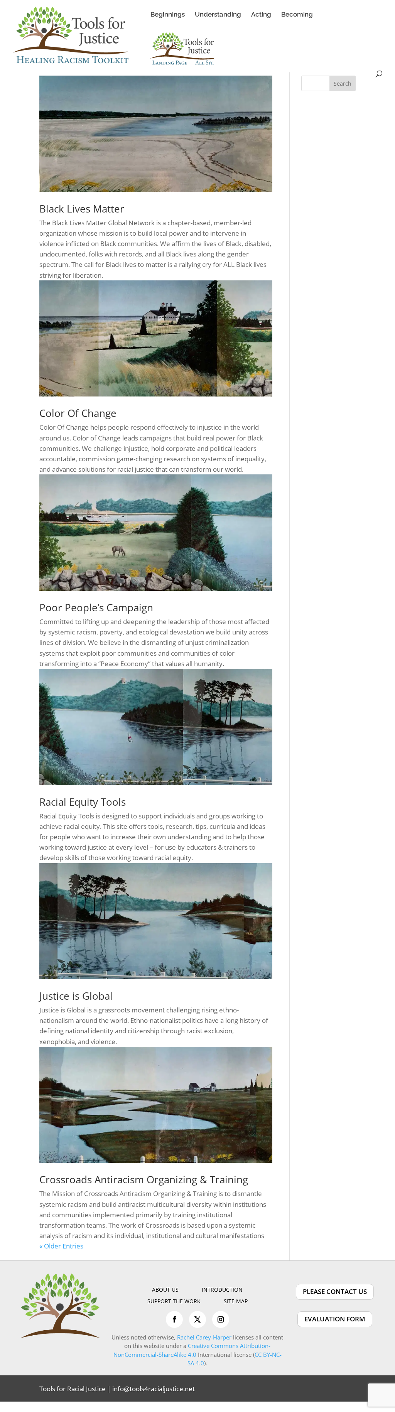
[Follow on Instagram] (220, 1319)
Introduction (222, 1290)
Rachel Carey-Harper (204, 1337)
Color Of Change (77, 413)
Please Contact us (335, 1291)
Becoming (297, 15)
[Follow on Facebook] (174, 1319)
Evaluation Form (334, 1318)
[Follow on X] (197, 1319)
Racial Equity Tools (82, 802)
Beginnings (167, 15)
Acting (261, 15)
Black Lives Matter (81, 209)
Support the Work (174, 1302)
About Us (165, 1290)
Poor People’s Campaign (96, 607)
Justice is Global (76, 996)
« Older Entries (61, 1246)
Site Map (236, 1302)
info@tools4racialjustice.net (153, 1388)
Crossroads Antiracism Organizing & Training (143, 1179)
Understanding (218, 15)
